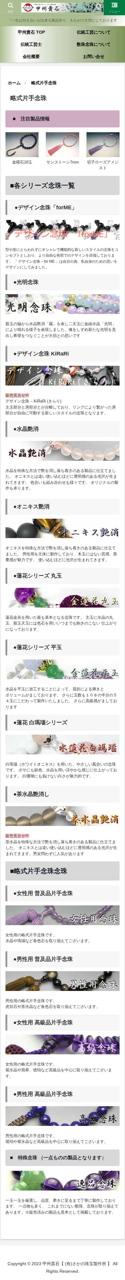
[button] (112, 932)
